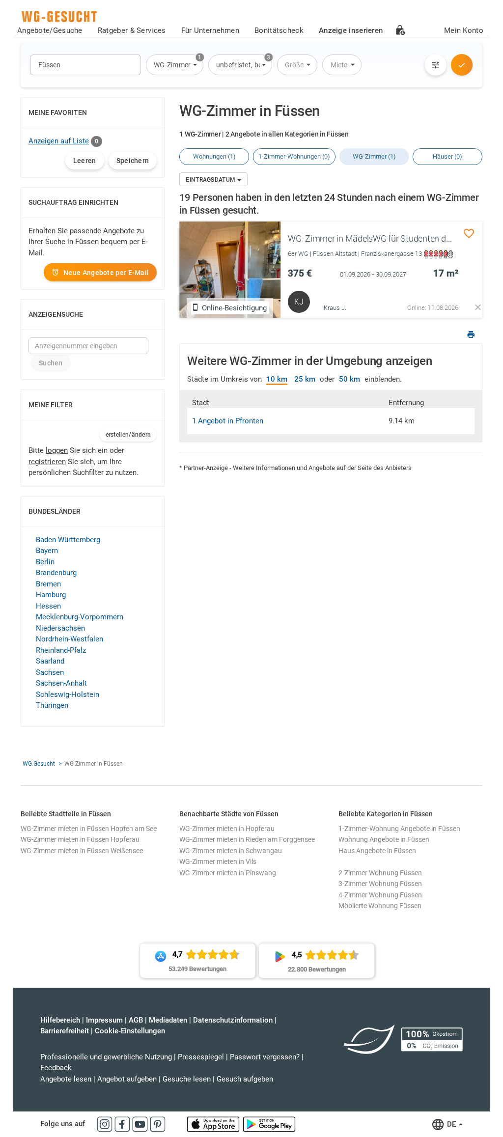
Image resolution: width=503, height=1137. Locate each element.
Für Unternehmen (210, 30)
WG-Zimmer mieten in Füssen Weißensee (82, 851)
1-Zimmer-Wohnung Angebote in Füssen (399, 828)
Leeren (84, 161)
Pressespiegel (201, 1057)
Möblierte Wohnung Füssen (379, 906)
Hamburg (51, 594)
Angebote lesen (65, 1079)
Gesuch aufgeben (245, 1079)
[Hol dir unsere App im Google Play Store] (269, 1123)
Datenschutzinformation (233, 1020)
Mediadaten (168, 1020)
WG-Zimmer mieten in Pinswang (227, 873)
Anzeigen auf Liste (58, 141)
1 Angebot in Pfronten (227, 420)
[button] (174, 65)
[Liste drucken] (471, 336)
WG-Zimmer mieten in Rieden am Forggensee (247, 839)
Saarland (50, 661)
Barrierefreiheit (64, 1030)
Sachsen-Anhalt (61, 683)
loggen (57, 450)
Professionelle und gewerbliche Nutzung (106, 1057)
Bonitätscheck (279, 30)
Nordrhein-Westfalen (69, 639)
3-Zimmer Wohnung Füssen (380, 883)
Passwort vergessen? (265, 1057)
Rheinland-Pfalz (61, 650)
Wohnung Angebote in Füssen (383, 839)
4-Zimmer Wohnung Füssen (380, 895)
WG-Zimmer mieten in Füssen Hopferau (80, 839)
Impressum (104, 1020)
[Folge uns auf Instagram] (105, 1123)
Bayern (47, 550)
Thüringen (52, 705)
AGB (136, 1020)
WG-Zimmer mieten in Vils (217, 861)
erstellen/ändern (128, 434)
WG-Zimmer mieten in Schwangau (230, 851)
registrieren (47, 461)
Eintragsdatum (211, 179)
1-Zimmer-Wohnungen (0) (294, 156)
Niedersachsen (60, 628)
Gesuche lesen (187, 1079)
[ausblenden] (478, 307)
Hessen (48, 606)
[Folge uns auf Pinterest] (158, 1123)
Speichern (132, 161)
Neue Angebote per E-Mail (106, 273)
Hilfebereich (60, 1020)
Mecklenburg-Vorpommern (79, 616)
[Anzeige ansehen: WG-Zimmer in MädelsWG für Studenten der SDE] (230, 270)
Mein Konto (463, 30)
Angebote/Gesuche (50, 30)
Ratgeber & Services (132, 30)
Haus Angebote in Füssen (377, 851)
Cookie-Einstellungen (130, 1030)
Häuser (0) (447, 156)
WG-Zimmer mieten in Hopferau (227, 828)
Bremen (48, 584)
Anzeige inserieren (351, 30)
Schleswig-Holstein (67, 694)
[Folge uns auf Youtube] (141, 1123)
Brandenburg (56, 572)
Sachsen (50, 672)
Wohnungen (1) (214, 156)
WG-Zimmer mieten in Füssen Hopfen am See (89, 828)
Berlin (45, 561)
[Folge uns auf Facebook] (123, 1123)
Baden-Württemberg (68, 539)
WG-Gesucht (39, 763)
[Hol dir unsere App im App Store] (214, 1123)
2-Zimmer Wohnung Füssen (380, 873)
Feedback (56, 1067)
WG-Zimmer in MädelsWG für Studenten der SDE (379, 238)
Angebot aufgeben (127, 1079)
